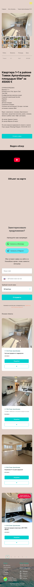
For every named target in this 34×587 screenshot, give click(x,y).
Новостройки (7, 567)
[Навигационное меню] (31, 16)
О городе (6, 572)
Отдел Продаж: (24, 563)
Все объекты (7, 565)
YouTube (25, 578)
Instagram (25, 576)
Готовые (6, 569)
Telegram (25, 574)
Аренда (6, 571)
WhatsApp (25, 571)
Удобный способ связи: (9, 285)
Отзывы (6, 574)
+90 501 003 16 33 (24, 565)
